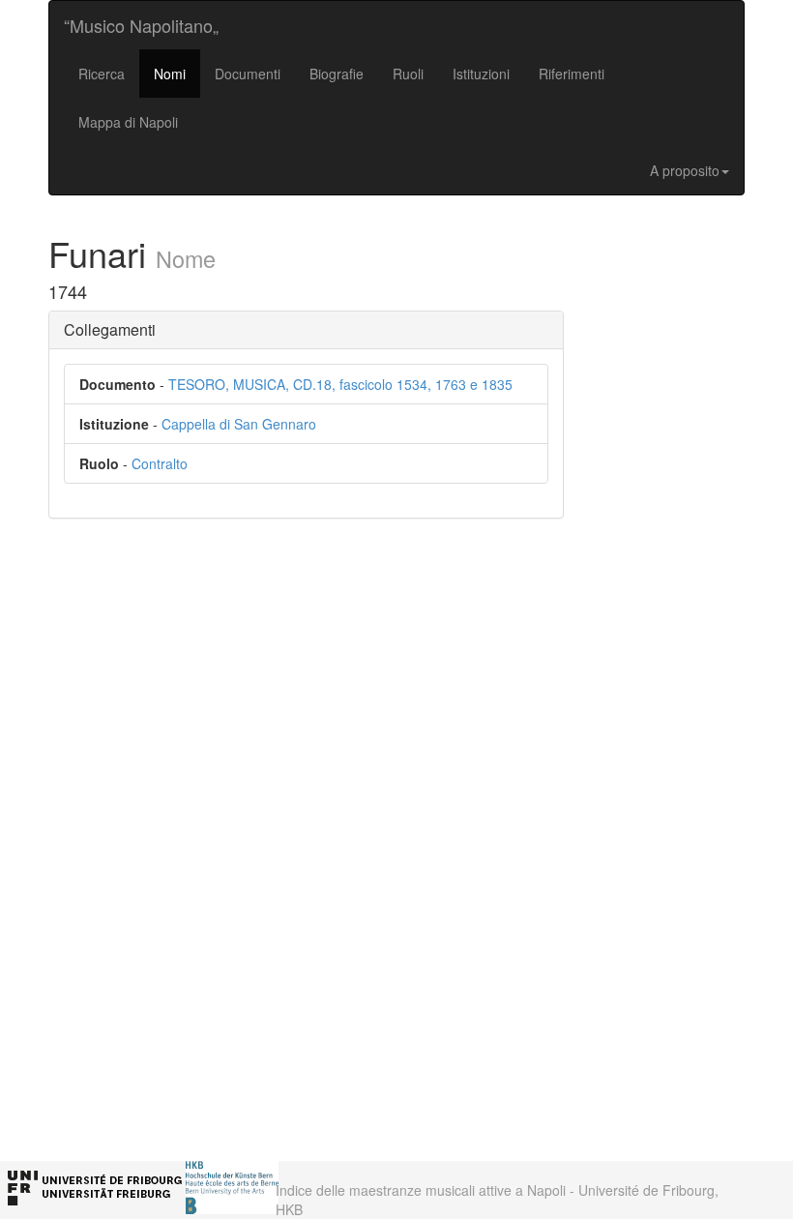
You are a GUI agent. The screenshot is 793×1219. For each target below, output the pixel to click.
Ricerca (101, 73)
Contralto (160, 463)
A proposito (685, 170)
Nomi (170, 73)
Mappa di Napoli (128, 122)
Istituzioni (481, 73)
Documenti (247, 73)
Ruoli (408, 73)
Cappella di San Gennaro (239, 423)
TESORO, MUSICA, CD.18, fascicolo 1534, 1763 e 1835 (340, 384)
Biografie (336, 73)
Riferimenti (571, 73)
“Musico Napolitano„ (141, 25)
